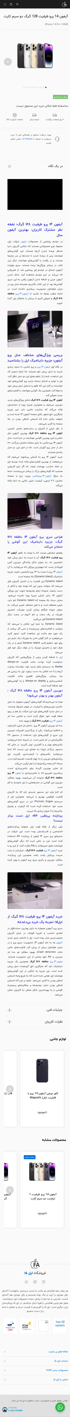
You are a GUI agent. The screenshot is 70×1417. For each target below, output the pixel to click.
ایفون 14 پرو (43, 367)
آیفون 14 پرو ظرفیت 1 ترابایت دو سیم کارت (43, 1197)
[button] (8, 62)
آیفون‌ (59, 942)
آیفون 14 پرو (22, 293)
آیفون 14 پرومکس (41, 476)
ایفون (24, 241)
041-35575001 (28, 139)
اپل (61, 657)
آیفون (59, 572)
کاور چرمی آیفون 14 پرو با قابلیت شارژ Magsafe (43, 1096)
